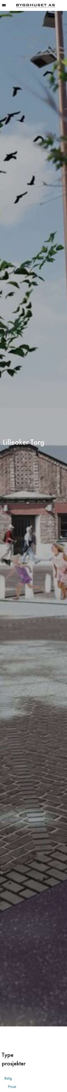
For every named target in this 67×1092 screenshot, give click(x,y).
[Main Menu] (4, 5)
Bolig (8, 1078)
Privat (12, 1086)
